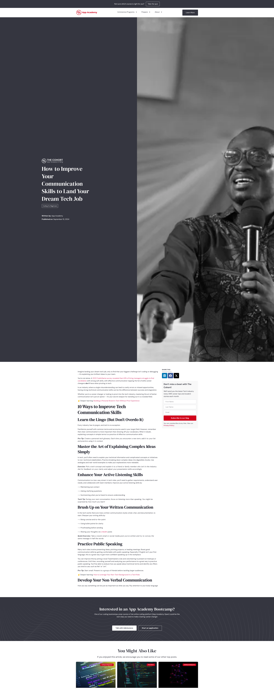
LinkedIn (103, 532)
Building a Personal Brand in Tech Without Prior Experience (116, 401)
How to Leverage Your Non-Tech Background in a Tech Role (116, 575)
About (157, 12)
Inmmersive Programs (125, 12)
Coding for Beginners (50, 206)
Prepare (144, 12)
